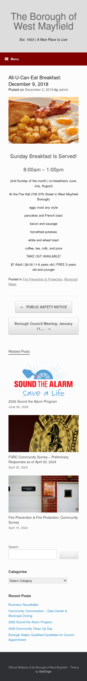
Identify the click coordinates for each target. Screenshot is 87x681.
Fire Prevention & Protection (42, 279)
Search (13, 546)
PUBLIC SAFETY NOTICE (43, 306)
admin (63, 89)
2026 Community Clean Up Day (30, 628)
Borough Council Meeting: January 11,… (43, 326)
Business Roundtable (23, 604)
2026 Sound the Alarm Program (30, 622)
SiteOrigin (45, 671)
